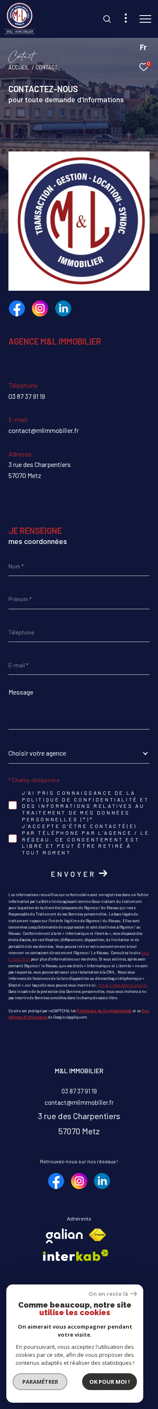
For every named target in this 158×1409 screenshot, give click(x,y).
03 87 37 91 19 (26, 396)
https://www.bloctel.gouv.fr (123, 985)
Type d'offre (38, 117)
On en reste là (108, 1294)
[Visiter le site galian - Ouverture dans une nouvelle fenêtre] (64, 1236)
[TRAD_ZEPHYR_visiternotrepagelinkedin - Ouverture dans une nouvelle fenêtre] (63, 308)
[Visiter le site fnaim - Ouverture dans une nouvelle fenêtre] (97, 1235)
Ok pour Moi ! (109, 1381)
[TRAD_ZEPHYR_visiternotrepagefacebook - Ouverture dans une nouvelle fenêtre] (16, 308)
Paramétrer (40, 1381)
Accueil (18, 67)
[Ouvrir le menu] (145, 19)
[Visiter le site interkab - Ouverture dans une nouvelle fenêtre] (76, 1255)
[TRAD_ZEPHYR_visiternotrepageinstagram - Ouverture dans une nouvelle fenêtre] (40, 308)
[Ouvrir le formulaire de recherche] (107, 19)
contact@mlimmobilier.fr (43, 430)
